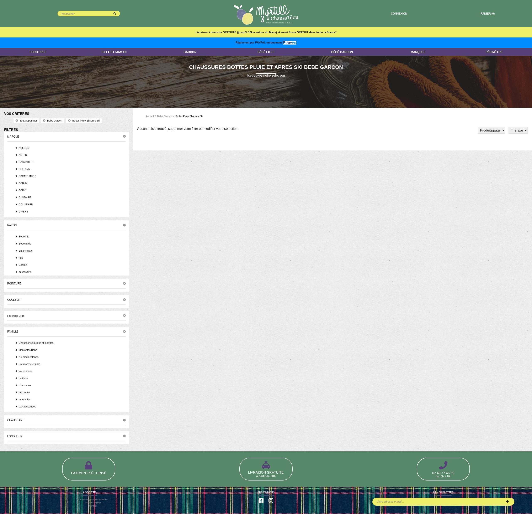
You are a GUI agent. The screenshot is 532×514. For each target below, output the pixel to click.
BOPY (22, 190)
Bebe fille (24, 236)
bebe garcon (54, 120)
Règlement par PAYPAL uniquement (259, 42)
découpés (24, 392)
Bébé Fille (266, 52)
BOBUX (23, 183)
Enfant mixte (26, 250)
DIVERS (23, 211)
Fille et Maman (114, 52)
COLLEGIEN (26, 204)
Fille (21, 257)
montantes (25, 399)
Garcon (23, 264)
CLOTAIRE (25, 197)
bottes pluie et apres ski (86, 120)
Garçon (189, 52)
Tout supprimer (28, 120)
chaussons (25, 385)
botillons (23, 378)
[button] (66, 136)
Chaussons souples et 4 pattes (36, 342)
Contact (93, 506)
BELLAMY (24, 169)
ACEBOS (24, 148)
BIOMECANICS (27, 176)
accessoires (25, 371)
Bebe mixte (25, 243)
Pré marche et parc (29, 364)
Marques (418, 52)
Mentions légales (93, 503)
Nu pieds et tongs (28, 357)
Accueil (149, 116)
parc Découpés (27, 406)
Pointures (38, 52)
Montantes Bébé (28, 350)
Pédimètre (494, 52)
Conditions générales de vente (93, 499)
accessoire (25, 272)
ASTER (23, 155)
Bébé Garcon (342, 52)
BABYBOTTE (26, 162)
